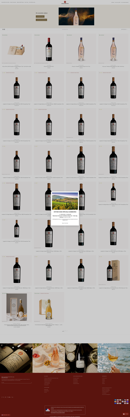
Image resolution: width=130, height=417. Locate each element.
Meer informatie (65, 223)
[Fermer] (77, 193)
